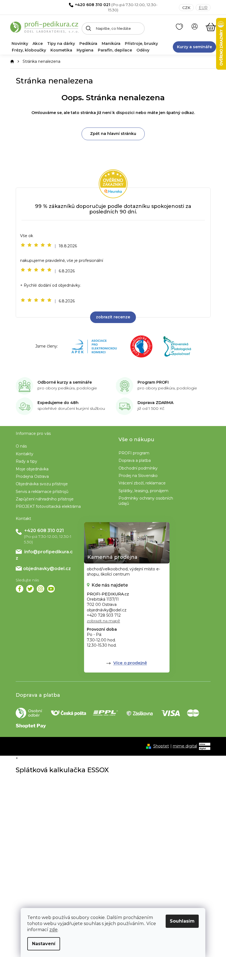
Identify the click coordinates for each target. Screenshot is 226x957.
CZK (186, 7)
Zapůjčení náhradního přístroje (45, 499)
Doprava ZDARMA (155, 402)
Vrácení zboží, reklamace (142, 483)
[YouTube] (51, 589)
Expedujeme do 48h (58, 402)
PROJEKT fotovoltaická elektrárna (48, 506)
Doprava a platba (135, 460)
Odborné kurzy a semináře (64, 382)
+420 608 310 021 (92, 4)
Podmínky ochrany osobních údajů (146, 501)
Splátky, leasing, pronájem (143, 490)
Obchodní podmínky (138, 468)
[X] (30, 589)
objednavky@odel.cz (47, 568)
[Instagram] (40, 589)
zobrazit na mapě (103, 620)
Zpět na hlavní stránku (113, 133)
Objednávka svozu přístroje (42, 483)
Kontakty (24, 453)
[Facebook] (19, 589)
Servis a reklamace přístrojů (42, 491)
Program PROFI (153, 382)
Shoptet (161, 746)
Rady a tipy (26, 461)
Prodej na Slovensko (138, 475)
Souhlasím (182, 921)
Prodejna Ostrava (32, 476)
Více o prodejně (130, 662)
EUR (203, 7)
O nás (21, 446)
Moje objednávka (32, 469)
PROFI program (134, 453)
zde (53, 929)
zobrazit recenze (113, 317)
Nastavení (43, 943)
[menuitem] (19, 43)
